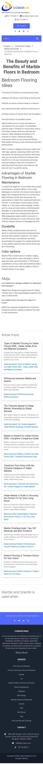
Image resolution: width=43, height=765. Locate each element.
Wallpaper (21, 691)
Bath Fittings (21, 695)
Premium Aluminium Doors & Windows (21, 670)
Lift (22, 679)
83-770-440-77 (13, 16)
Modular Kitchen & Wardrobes (21, 700)
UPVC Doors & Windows (21, 666)
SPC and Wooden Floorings (21, 721)
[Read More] (21, 652)
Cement (21, 704)
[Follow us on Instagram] (28, 31)
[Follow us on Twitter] (20, 31)
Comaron (7, 46)
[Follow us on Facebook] (16, 31)
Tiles (21, 716)
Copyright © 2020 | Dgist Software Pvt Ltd (21, 757)
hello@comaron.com (30, 16)
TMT (21, 708)
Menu (6, 38)
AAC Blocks (21, 712)
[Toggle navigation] (37, 38)
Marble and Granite (11, 49)
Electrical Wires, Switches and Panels (21, 683)
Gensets (21, 674)
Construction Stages (23, 46)
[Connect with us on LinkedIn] (25, 31)
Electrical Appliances (21, 687)
